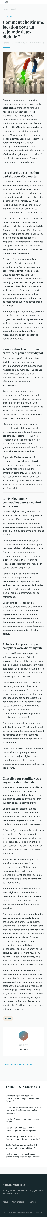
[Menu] (41, 2)
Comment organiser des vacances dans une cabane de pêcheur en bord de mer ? (22, 1098)
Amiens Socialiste (14, 1184)
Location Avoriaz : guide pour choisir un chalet (22, 1120)
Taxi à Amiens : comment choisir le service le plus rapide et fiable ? (22, 1146)
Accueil (5, 9)
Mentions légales (19, 1202)
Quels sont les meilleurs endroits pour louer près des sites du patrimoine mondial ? (23, 1110)
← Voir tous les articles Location (18, 1064)
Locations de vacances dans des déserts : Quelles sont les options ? (21, 1129)
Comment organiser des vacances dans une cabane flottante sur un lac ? (23, 1137)
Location (14, 9)
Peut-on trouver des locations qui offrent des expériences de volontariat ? (23, 1157)
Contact (33, 1202)
